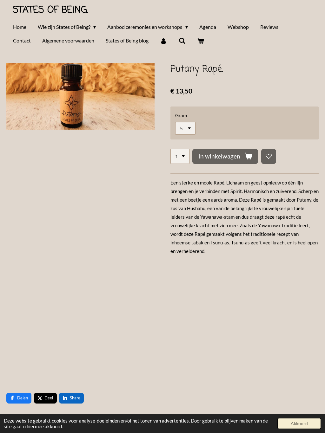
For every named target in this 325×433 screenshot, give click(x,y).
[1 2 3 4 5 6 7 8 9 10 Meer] (179, 156)
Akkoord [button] (299, 423)
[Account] (163, 40)
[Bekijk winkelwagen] (200, 40)
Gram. (181, 115)
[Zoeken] (181, 40)
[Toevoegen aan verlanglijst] (268, 156)
